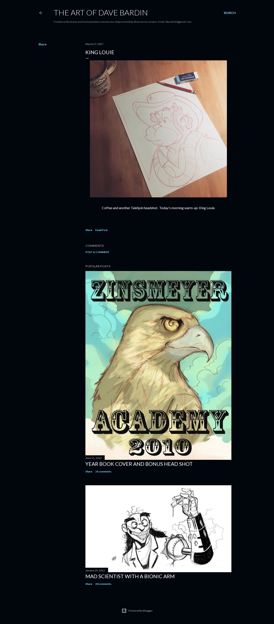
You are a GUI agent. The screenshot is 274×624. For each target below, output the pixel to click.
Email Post (101, 230)
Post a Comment (97, 252)
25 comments (103, 471)
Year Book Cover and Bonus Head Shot (139, 464)
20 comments (103, 583)
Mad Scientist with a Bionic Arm (130, 576)
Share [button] (42, 44)
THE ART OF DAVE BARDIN (101, 12)
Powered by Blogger (140, 610)
